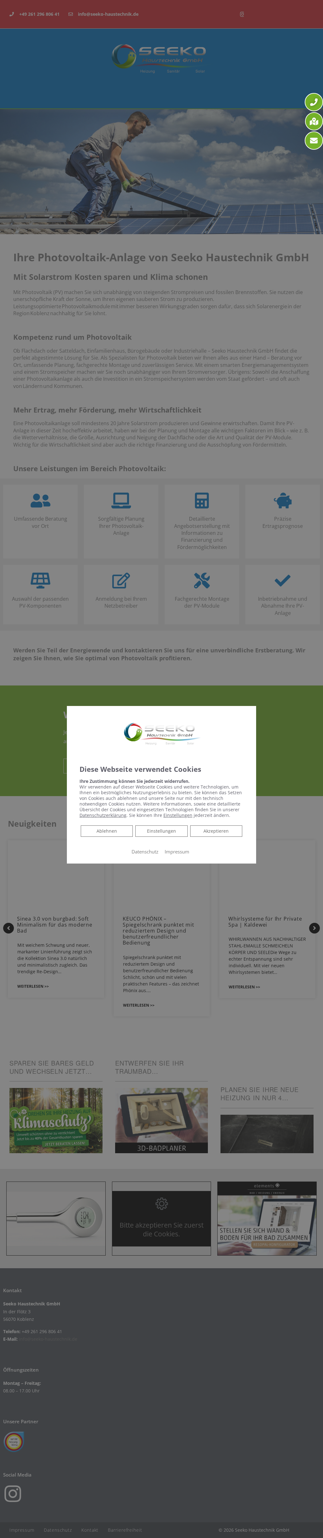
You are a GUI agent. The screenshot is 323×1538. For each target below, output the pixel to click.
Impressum (177, 851)
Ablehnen (106, 831)
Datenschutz (145, 851)
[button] (314, 102)
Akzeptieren (216, 831)
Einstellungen (161, 831)
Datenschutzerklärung (102, 815)
